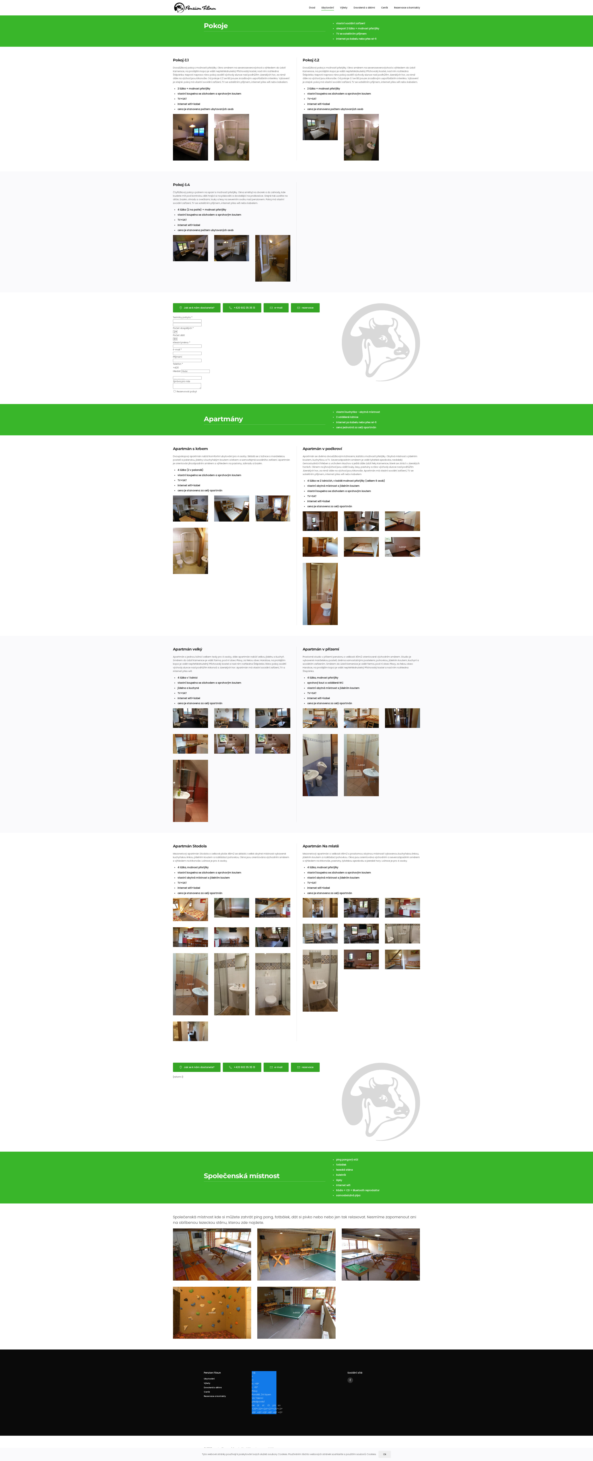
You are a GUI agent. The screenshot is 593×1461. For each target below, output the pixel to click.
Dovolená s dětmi (364, 7)
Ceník (384, 7)
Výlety (343, 7)
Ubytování (327, 7)
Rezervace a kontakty (407, 7)
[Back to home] (196, 8)
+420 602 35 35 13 (244, 307)
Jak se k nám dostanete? (199, 307)
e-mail (278, 307)
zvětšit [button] (190, 137)
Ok (384, 1454)
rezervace (307, 307)
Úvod (312, 7)
